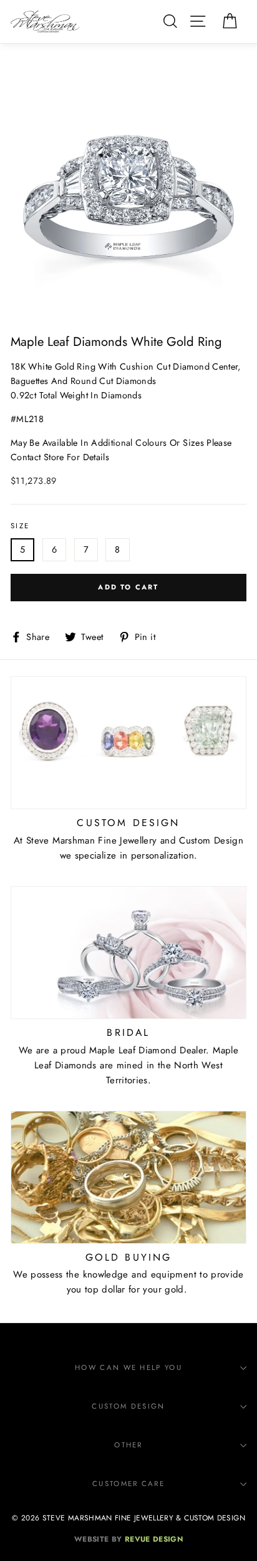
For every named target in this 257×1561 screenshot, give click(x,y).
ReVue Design (128, 1539)
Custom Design (128, 1406)
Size (20, 526)
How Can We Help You (128, 1367)
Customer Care (128, 1484)
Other (128, 1445)
